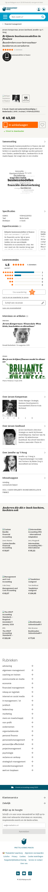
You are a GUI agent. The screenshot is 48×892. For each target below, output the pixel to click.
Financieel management (13, 24)
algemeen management (13, 670)
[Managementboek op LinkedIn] (18, 873)
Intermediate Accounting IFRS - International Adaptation (35, 546)
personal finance (10, 735)
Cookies (23, 856)
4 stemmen (18, 50)
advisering (7, 666)
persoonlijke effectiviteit (13, 744)
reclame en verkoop (11, 757)
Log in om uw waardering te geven (15, 297)
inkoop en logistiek (10, 692)
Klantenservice (10, 797)
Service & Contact (35, 860)
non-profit (7, 722)
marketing (7, 714)
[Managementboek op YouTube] (24, 873)
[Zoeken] (43, 16)
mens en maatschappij (12, 718)
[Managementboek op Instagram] (30, 873)
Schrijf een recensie (14, 303)
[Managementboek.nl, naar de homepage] (9, 11)
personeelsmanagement (13, 740)
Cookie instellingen (35, 856)
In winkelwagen (18, 125)
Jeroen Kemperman (10, 30)
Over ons (24, 863)
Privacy (14, 856)
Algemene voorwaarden (34, 853)
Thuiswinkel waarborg (14, 853)
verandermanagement (12, 766)
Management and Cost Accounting (10, 589)
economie (6, 683)
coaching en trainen (11, 675)
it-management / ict (11, 701)
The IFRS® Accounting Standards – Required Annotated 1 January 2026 (11, 633)
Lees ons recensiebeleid (11, 308)
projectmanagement (11, 748)
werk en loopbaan (10, 770)
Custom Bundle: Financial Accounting (9, 546)
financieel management (13, 688)
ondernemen (8, 727)
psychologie (7, 753)
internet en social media (13, 696)
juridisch (6, 705)
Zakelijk (6, 803)
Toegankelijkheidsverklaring (15, 860)
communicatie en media (13, 679)
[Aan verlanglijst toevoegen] (42, 125)
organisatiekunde (10, 731)
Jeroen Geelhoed (25, 30)
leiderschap (7, 709)
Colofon (6, 856)
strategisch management (13, 761)
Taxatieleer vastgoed (33, 589)
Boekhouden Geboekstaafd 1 (35, 632)
